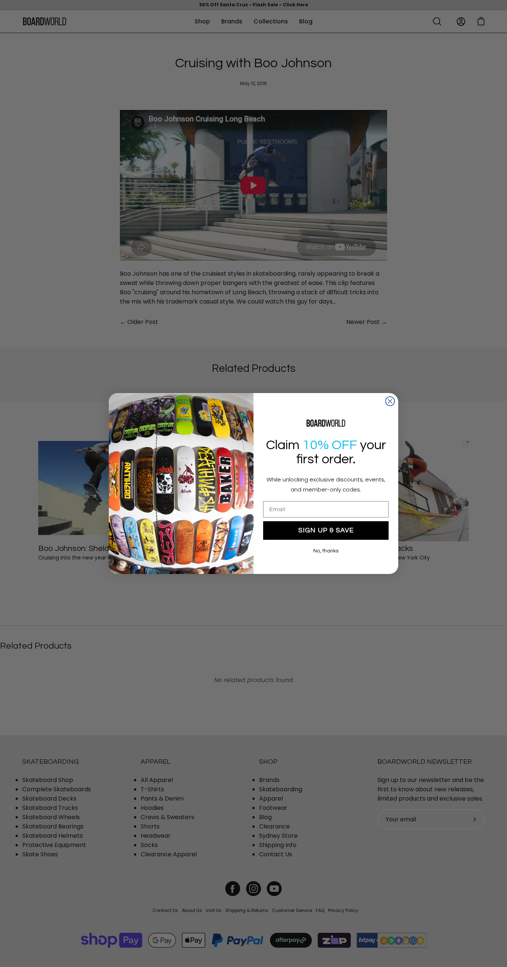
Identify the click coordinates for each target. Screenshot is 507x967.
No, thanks (325, 551)
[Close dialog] (390, 401)
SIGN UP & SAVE (326, 530)
